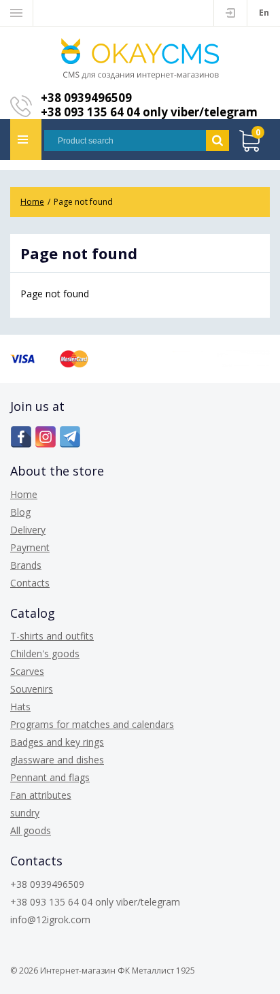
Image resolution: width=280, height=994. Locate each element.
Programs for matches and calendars (92, 724)
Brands (25, 565)
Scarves (27, 671)
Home (23, 494)
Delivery (28, 529)
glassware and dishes (57, 759)
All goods (30, 830)
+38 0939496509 (86, 97)
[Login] (230, 13)
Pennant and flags (50, 777)
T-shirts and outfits (52, 635)
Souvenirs (31, 688)
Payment (30, 547)
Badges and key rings (57, 741)
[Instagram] (45, 437)
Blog (20, 512)
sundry (24, 812)
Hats (20, 706)
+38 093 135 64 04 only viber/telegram (149, 112)
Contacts (30, 582)
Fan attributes (40, 795)
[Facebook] (21, 437)
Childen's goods (45, 653)
